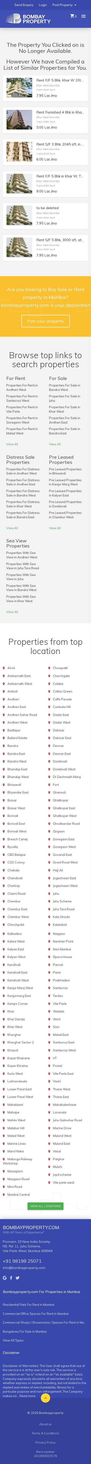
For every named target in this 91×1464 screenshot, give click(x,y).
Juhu (56, 893)
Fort (56, 785)
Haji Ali (58, 870)
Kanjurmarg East (19, 996)
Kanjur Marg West (20, 988)
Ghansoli (59, 792)
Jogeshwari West (65, 886)
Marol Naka (15, 1151)
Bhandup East (17, 769)
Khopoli (12, 1050)
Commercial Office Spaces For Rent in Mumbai (36, 1313)
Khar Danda (16, 1019)
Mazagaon (15, 1171)
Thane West (61, 1089)
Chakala (13, 870)
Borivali (12, 816)
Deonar (58, 746)
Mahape (13, 1112)
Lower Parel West (20, 1097)
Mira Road (14, 1187)
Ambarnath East (19, 676)
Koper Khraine (17, 1066)
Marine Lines (16, 1143)
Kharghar (14, 1035)
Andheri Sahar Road (22, 715)
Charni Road (16, 893)
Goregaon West (64, 847)
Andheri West (17, 722)
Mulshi (57, 1167)
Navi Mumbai (62, 949)
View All (12, 444)
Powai (57, 1066)
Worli (56, 1019)
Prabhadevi (61, 980)
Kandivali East (17, 972)
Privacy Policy (45, 1442)
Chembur (14, 901)
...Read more (26, 1396)
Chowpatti (60, 668)
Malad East (61, 1035)
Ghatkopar (60, 800)
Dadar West (61, 722)
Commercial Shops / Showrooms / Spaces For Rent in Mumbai (45, 1322)
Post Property (62, 5)
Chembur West (18, 917)
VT (55, 1058)
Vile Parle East (63, 1073)
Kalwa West (15, 941)
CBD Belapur (16, 855)
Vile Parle (60, 1004)
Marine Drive (62, 1128)
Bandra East (16, 754)
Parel (57, 972)
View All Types (13, 1340)
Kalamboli (60, 924)
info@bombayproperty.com (24, 1268)
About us (45, 1424)
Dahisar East (62, 738)
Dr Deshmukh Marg (67, 777)
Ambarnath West (19, 684)
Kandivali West (18, 980)
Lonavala (59, 1112)
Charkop (13, 886)
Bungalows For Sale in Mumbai (25, 1331)
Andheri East (16, 707)
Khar (10, 1011)
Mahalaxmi (15, 1105)
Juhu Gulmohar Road (67, 1120)
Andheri (13, 699)
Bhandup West (18, 777)
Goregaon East (63, 839)
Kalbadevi (14, 934)
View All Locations (45, 1206)
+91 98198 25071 (22, 1261)
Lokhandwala (17, 1081)
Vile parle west (63, 1182)
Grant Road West (65, 862)
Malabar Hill (15, 1128)
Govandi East (62, 855)
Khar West (14, 1027)
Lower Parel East (19, 1089)
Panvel (58, 965)
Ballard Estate (17, 738)
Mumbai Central (18, 1194)
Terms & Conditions (45, 1433)
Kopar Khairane (18, 1058)
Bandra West (16, 761)
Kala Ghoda (61, 917)
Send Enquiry (23, 5)
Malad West (15, 1136)
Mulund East (61, 1143)
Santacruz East (63, 1042)
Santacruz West (64, 1050)
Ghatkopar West (65, 816)
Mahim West (16, 1120)
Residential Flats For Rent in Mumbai (28, 1304)
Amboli (12, 691)
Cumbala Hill (62, 707)
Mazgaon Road (18, 1179)
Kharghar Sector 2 (20, 1042)
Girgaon (59, 831)
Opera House (62, 957)
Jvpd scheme (62, 1174)
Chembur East (17, 909)
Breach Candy (17, 839)
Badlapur (14, 730)
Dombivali (60, 761)
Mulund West (62, 1136)
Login (43, 5)
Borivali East (16, 823)
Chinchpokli (15, 924)
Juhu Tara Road (63, 909)
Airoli (11, 668)
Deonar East (62, 754)
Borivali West (16, 831)
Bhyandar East (17, 792)
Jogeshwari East (64, 878)
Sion (56, 1027)
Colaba (58, 684)
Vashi (57, 1081)
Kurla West (15, 1073)
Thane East (61, 1097)
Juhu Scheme (62, 901)
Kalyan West (16, 957)
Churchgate (61, 676)
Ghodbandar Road (66, 823)
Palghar (58, 1159)
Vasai (57, 1151)
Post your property (45, 321)
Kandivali (14, 965)
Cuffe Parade (62, 699)
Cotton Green (62, 691)
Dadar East (61, 715)
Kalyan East (15, 949)
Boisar (12, 800)
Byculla (12, 847)
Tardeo (58, 996)
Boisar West (16, 808)
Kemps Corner (17, 1004)
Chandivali (15, 878)
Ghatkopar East (64, 808)
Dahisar (58, 730)
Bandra (12, 746)
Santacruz (60, 988)
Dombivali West (64, 769)
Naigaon (59, 934)
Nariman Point (63, 941)
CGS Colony (16, 862)
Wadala (58, 1011)
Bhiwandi (14, 785)
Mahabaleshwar (65, 1105)
